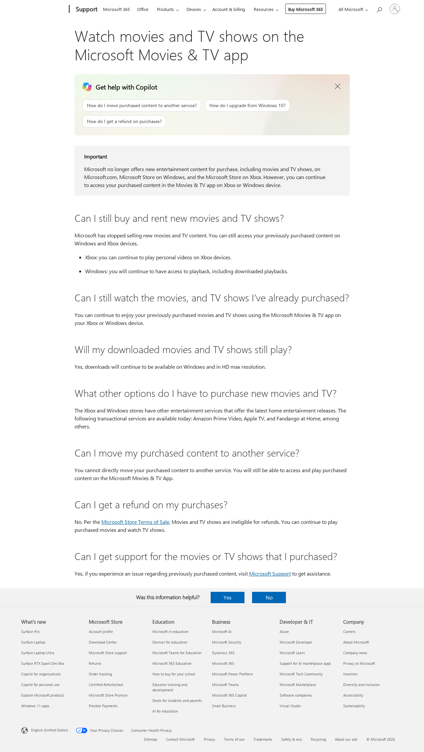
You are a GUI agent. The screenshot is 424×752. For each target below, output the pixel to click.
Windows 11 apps (35, 705)
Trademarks (262, 739)
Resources (264, 9)
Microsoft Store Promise (108, 695)
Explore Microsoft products (42, 695)
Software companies (296, 695)
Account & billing (228, 9)
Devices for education (169, 642)
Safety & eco (291, 739)
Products (165, 9)
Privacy (209, 739)
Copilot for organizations (41, 673)
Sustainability (354, 705)
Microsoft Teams (225, 684)
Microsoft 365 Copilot (229, 695)
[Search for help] (379, 8)
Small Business (224, 705)
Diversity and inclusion (361, 684)
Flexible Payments (103, 705)
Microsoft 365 (116, 9)
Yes (228, 597)
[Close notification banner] (338, 87)
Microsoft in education (170, 631)
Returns (95, 663)
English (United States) (49, 729)
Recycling (318, 739)
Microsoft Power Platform (232, 673)
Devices (193, 9)
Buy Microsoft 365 (305, 9)
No (269, 597)
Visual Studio (290, 705)
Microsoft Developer (296, 642)
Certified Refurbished (106, 684)
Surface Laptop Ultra (37, 652)
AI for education (165, 711)
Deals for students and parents (177, 700)
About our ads (346, 739)
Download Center (103, 642)
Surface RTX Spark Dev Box (42, 663)
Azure (284, 631)
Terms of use (234, 739)
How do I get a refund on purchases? (124, 121)
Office (142, 9)
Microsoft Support (270, 573)
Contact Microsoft (180, 739)
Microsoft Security (226, 642)
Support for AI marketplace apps (305, 663)
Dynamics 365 (223, 652)
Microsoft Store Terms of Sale (135, 521)
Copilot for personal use (40, 684)
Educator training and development (169, 687)
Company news (355, 652)
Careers (349, 631)
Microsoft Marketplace (298, 684)
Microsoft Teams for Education (176, 652)
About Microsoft (356, 642)
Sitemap (150, 739)
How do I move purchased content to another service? (142, 105)
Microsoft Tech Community (301, 673)
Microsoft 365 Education (171, 663)
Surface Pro (30, 631)
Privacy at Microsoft (359, 663)
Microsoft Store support (108, 652)
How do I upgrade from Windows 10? (247, 105)
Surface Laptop (33, 642)
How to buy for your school (173, 673)
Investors (350, 673)
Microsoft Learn (292, 652)
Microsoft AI (222, 631)
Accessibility (353, 695)
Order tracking (100, 673)
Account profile (101, 631)
